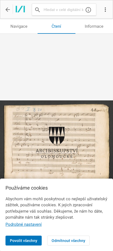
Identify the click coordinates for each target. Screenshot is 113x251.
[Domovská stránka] (19, 9)
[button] (105, 9)
